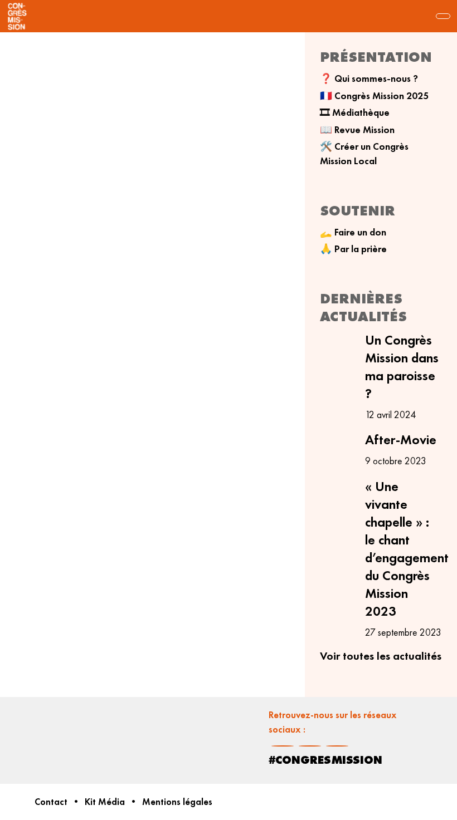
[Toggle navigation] (443, 16)
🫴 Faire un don (353, 232)
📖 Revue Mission (357, 130)
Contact (51, 802)
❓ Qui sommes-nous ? (369, 78)
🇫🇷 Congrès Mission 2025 (374, 96)
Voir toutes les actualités (380, 656)
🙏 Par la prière (353, 249)
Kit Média (105, 802)
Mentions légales (177, 802)
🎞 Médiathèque (355, 112)
